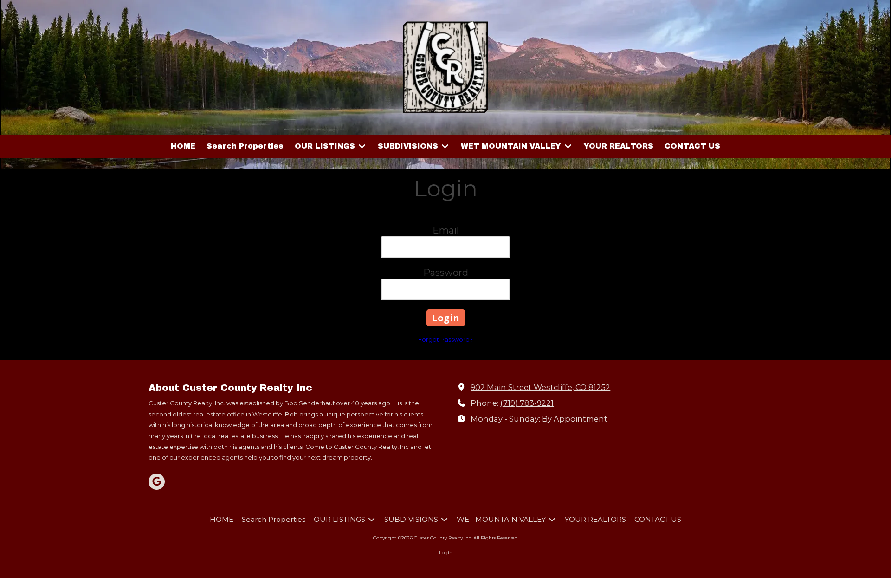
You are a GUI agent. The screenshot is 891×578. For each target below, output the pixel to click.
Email (446, 230)
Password (445, 272)
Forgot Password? (445, 339)
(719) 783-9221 (527, 403)
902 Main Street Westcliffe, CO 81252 (540, 387)
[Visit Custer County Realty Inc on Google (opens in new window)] (156, 482)
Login (445, 553)
